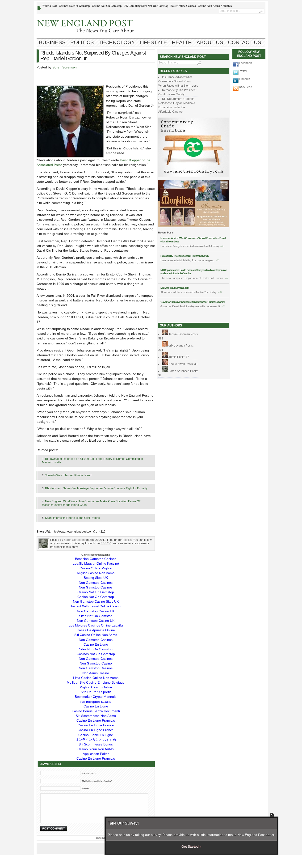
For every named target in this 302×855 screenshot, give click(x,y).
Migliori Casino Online (96, 687)
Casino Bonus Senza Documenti (96, 711)
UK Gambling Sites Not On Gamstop (146, 6)
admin (172, 357)
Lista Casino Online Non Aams (95, 678)
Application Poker (96, 754)
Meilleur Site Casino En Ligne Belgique (96, 682)
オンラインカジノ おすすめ (96, 739)
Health (182, 42)
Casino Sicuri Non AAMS (95, 749)
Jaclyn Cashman (179, 334)
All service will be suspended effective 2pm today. (188, 292)
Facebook (245, 63)
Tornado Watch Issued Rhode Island (68, 475)
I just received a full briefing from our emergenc (187, 260)
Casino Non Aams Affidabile (215, 6)
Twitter (243, 71)
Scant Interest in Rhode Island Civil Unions (72, 518)
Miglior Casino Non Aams (95, 573)
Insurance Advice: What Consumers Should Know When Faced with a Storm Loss (178, 81)
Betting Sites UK (96, 578)
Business (52, 42)
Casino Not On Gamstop (107, 6)
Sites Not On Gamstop (96, 616)
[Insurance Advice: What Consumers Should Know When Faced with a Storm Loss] (222, 246)
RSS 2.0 (106, 543)
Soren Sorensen (64, 67)
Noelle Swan (177, 364)
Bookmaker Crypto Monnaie (96, 696)
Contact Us (244, 42)
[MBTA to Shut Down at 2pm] (220, 292)
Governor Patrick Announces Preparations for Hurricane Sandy (192, 302)
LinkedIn (244, 79)
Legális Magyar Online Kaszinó (96, 563)
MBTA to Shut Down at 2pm (174, 287)
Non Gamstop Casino (96, 663)
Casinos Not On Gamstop (74, 6)
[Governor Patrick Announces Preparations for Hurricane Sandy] (223, 306)
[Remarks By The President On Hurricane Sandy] (217, 260)
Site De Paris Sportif (96, 692)
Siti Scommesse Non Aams (96, 716)
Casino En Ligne (96, 644)
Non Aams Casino (95, 673)
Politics (82, 42)
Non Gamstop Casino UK (95, 611)
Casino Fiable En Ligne (95, 735)
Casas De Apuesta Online (96, 630)
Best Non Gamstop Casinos (95, 559)
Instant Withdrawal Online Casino (96, 606)
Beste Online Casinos (183, 6)
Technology (117, 42)
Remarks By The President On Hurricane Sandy (184, 255)
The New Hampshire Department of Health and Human (192, 278)
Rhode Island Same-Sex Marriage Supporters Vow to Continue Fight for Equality (96, 488)
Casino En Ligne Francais (95, 720)
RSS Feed (245, 87)
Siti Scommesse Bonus (96, 744)
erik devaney (177, 345)
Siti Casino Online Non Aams (95, 635)
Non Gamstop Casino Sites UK (96, 601)
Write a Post (49, 6)
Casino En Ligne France (96, 725)
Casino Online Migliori (96, 568)
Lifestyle (153, 42)
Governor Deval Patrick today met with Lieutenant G (190, 306)
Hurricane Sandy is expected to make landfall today (189, 246)
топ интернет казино (96, 701)
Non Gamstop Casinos (96, 582)
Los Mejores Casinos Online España (96, 625)
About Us (210, 42)
